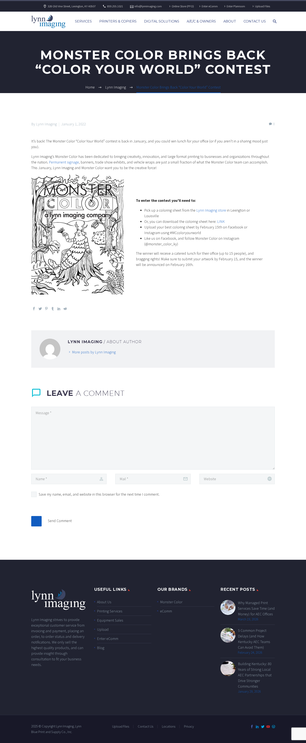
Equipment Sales (110, 620)
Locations (168, 726)
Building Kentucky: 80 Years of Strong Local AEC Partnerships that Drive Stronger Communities (255, 675)
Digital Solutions (161, 21)
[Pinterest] (46, 308)
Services (83, 21)
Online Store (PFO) (183, 6)
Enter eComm (210, 6)
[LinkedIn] (59, 308)
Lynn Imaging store (211, 210)
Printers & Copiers (118, 21)
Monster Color (171, 602)
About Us (104, 602)
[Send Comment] (36, 521)
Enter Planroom (236, 6)
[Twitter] (40, 308)
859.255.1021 (115, 6)
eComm (166, 611)
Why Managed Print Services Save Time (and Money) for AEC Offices (256, 608)
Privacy (189, 726)
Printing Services (109, 611)
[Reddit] (65, 308)
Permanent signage (64, 162)
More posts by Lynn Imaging (94, 352)
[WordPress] (273, 726)
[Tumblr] (52, 308)
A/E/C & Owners (201, 21)
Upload (103, 629)
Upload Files (262, 6)
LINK (221, 221)
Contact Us (255, 21)
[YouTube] (268, 726)
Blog (100, 647)
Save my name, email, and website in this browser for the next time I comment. (99, 494)
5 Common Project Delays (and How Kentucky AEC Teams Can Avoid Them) (254, 639)
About (229, 21)
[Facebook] (34, 308)
